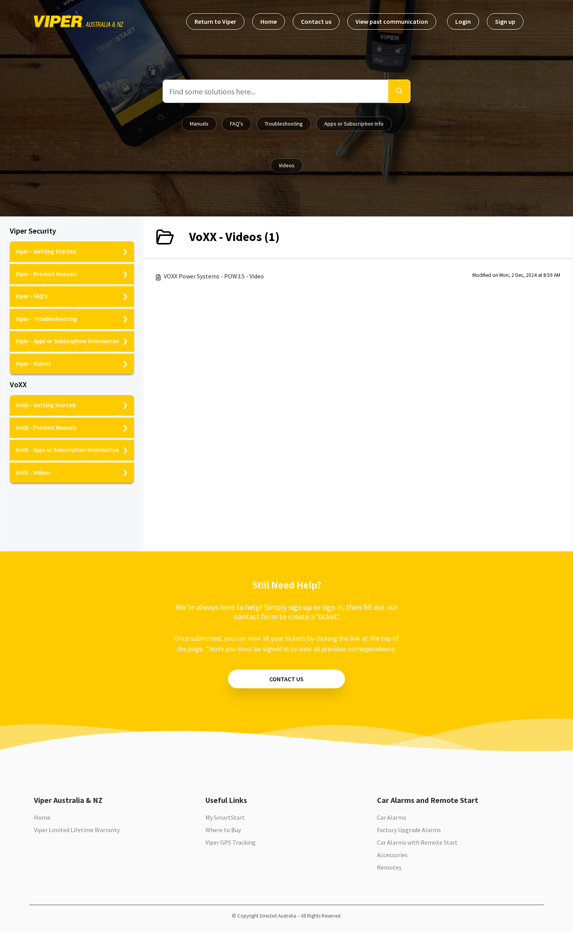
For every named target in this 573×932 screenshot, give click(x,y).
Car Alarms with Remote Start (417, 842)
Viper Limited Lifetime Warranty (77, 830)
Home (268, 21)
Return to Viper (215, 21)
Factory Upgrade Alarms (409, 830)
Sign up (505, 21)
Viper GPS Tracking (230, 842)
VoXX (18, 384)
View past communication (391, 21)
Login (463, 21)
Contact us (316, 21)
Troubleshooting (284, 123)
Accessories (392, 855)
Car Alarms (391, 817)
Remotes (389, 867)
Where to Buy (223, 830)
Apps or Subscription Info (354, 123)
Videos (287, 165)
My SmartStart (225, 817)
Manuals (199, 123)
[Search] (399, 91)
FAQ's (236, 123)
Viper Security (33, 231)
